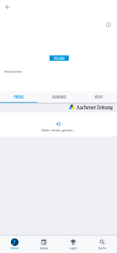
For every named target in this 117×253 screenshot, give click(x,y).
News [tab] (99, 97)
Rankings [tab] (59, 97)
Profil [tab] (19, 97)
